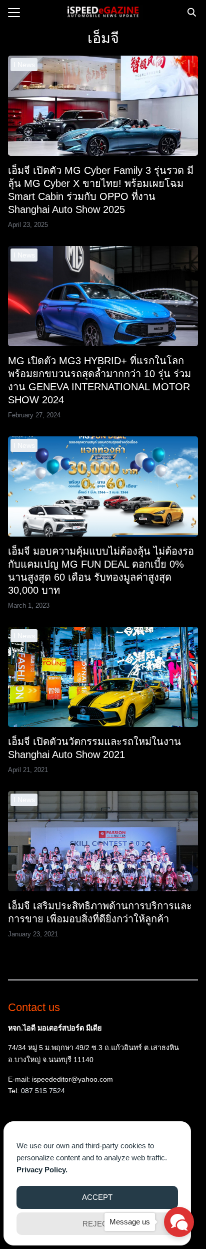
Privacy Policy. (42, 1169)
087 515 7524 (43, 1091)
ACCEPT (97, 1197)
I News (24, 65)
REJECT (97, 1223)
